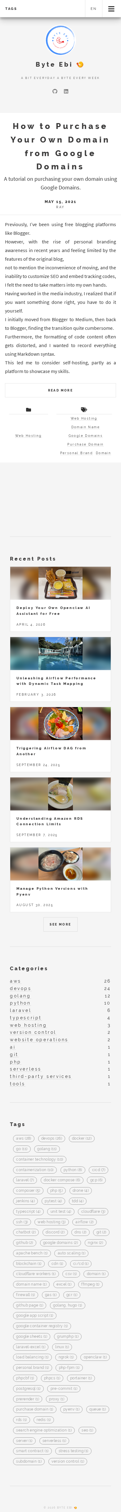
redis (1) (44, 1420)
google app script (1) (34, 1316)
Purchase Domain (85, 444)
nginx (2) (95, 1243)
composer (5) (28, 1191)
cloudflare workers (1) (36, 1274)
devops (21, 988)
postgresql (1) (28, 1388)
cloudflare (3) (93, 1211)
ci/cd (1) (80, 1263)
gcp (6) (96, 1180)
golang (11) (46, 1149)
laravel (20, 1010)
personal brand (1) (32, 1368)
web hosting (28, 1025)
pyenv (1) (71, 1409)
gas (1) (50, 1295)
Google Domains (86, 435)
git (14, 1054)
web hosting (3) (51, 1222)
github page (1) (29, 1305)
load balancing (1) (32, 1357)
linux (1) (62, 1347)
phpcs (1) (52, 1378)
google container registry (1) (42, 1326)
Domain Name (85, 427)
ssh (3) (22, 1222)
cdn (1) (57, 1263)
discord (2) (55, 1232)
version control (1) (68, 1462)
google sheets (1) (31, 1336)
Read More (60, 390)
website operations (39, 1039)
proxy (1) (56, 1399)
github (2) (24, 1243)
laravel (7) (25, 1180)
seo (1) (87, 1430)
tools (17, 1083)
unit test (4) (61, 1211)
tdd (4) (77, 1201)
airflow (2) (84, 1222)
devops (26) (51, 1139)
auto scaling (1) (71, 1253)
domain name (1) (31, 1284)
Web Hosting (28, 435)
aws (15, 981)
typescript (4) (28, 1211)
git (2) (101, 1232)
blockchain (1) (28, 1263)
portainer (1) (81, 1378)
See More (60, 924)
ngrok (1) (66, 1357)
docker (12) (82, 1139)
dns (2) (80, 1232)
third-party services (41, 1076)
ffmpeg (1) (90, 1284)
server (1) (24, 1441)
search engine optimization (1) (44, 1430)
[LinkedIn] (66, 91)
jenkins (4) (25, 1201)
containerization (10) (35, 1170)
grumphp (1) (67, 1336)
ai (13, 1047)
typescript (26, 1017)
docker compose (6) (62, 1180)
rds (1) (21, 1420)
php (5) (56, 1191)
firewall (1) (25, 1295)
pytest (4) (53, 1201)
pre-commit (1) (64, 1388)
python (20, 1002)
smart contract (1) (32, 1451)
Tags (11, 8)
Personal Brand (76, 453)
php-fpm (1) (69, 1368)
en (94, 8)
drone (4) (81, 1191)
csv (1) (71, 1274)
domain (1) (96, 1274)
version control (33, 1032)
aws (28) (23, 1139)
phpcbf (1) (25, 1378)
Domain (103, 453)
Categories (29, 968)
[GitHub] (54, 91)
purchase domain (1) (34, 1409)
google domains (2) (60, 1243)
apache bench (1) (31, 1253)
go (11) (21, 1149)
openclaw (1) (95, 1357)
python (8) (73, 1170)
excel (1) (63, 1284)
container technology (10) (39, 1159)
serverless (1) (54, 1441)
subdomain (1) (29, 1462)
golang (20, 995)
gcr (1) (71, 1295)
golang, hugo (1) (67, 1305)
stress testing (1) (73, 1451)
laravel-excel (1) (30, 1347)
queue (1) (97, 1409)
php (15, 1061)
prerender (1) (27, 1399)
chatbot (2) (26, 1232)
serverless (26, 1068)
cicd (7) (98, 1170)
